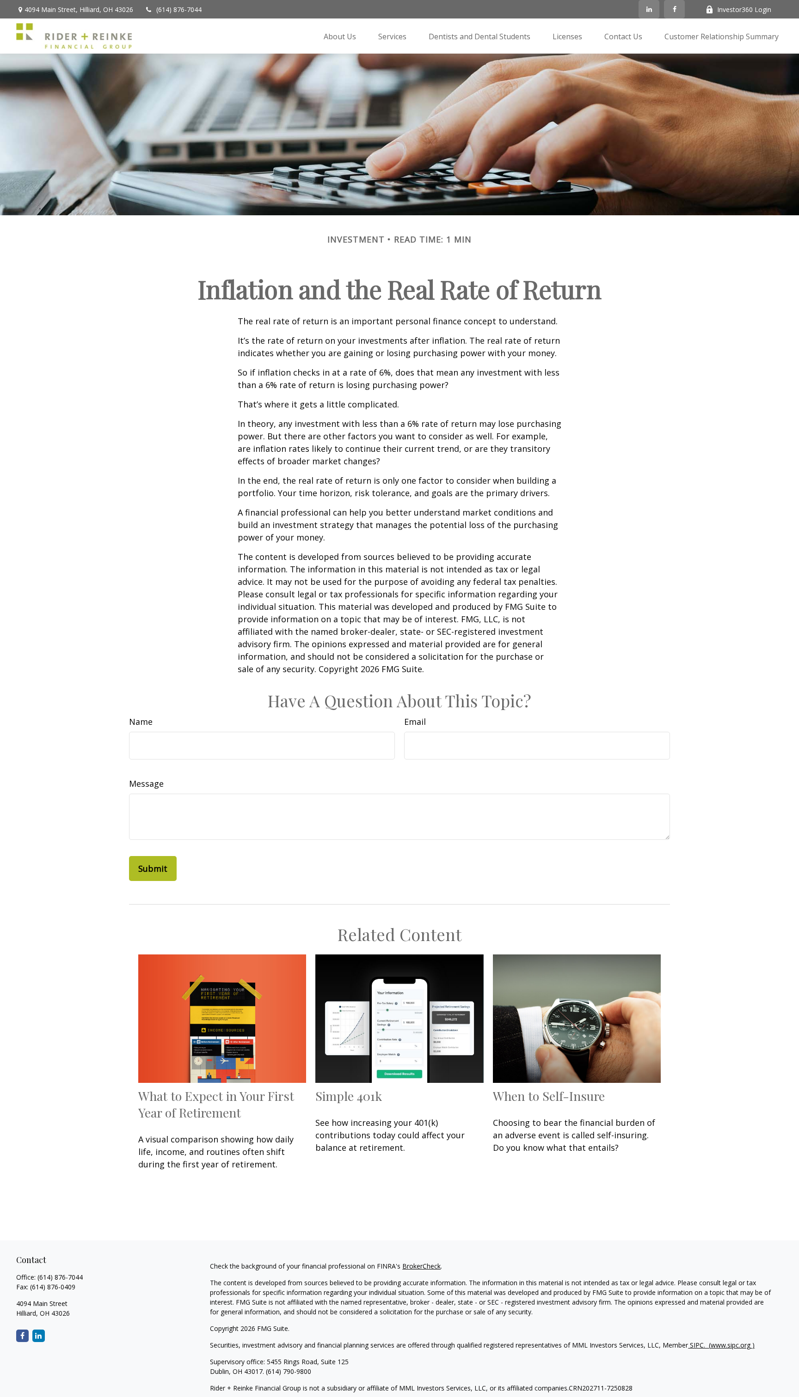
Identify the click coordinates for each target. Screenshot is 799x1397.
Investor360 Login (744, 9)
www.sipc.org (730, 1345)
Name (141, 721)
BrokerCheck (421, 1266)
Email (415, 721)
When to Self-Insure (549, 1095)
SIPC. (699, 1345)
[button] (340, 36)
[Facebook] (674, 9)
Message (146, 783)
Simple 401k (348, 1095)
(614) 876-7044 (179, 9)
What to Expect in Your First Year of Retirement (216, 1104)
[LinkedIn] (649, 9)
